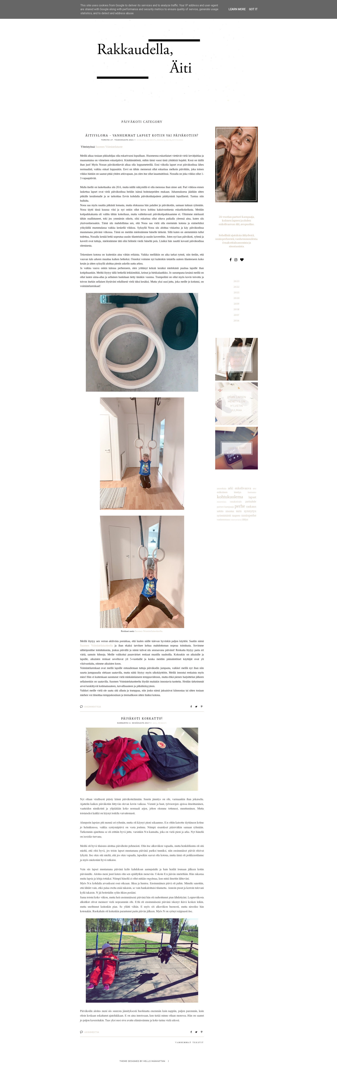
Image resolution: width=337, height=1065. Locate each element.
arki (155, 723)
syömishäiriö (224, 515)
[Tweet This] (196, 707)
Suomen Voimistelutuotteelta (96, 645)
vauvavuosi (236, 519)
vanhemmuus (223, 519)
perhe (240, 506)
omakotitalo (236, 501)
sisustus (230, 511)
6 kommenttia (91, 1032)
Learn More (237, 9)
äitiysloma (177, 140)
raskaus (161, 140)
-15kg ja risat (236, 448)
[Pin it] (201, 707)
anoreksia (221, 488)
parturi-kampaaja (225, 506)
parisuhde (250, 501)
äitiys (245, 519)
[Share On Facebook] (191, 707)
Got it (253, 9)
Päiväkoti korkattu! (142, 718)
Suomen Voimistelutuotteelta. (149, 631)
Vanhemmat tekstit (189, 1042)
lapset (252, 497)
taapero (236, 515)
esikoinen (222, 492)
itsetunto (252, 492)
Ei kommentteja (92, 706)
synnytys (250, 511)
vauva (168, 140)
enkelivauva (243, 488)
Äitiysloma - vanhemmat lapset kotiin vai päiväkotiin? (142, 135)
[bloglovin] (242, 260)
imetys (237, 492)
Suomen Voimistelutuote (109, 146)
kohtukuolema (230, 496)
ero (254, 488)
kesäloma (141, 140)
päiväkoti (151, 140)
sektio (220, 511)
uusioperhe (248, 515)
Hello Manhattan (154, 1061)
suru (239, 511)
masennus (221, 502)
